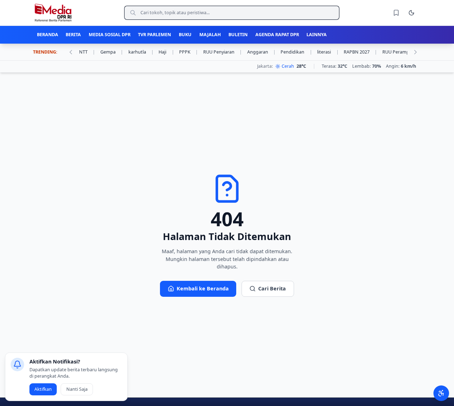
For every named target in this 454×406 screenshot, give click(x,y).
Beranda (47, 35)
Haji (166, 52)
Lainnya (316, 35)
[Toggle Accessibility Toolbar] (441, 393)
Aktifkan (43, 389)
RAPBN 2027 (360, 52)
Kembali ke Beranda (203, 288)
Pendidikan (296, 52)
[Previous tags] (70, 52)
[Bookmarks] (396, 12)
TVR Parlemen (154, 35)
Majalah (210, 35)
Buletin (238, 35)
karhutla (141, 52)
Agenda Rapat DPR (277, 35)
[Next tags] (415, 52)
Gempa (111, 52)
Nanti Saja (77, 389)
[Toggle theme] (411, 12)
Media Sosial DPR (110, 35)
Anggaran (261, 52)
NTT (87, 52)
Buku (185, 35)
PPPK (188, 52)
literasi (327, 52)
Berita (73, 35)
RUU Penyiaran (222, 52)
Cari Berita (272, 288)
